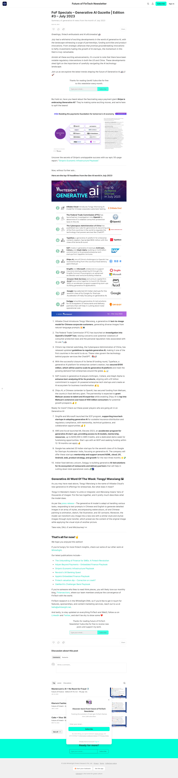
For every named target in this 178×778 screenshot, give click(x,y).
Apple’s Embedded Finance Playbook (72, 576)
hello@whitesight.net (61, 607)
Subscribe (161, 4)
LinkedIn (55, 615)
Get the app (99, 768)
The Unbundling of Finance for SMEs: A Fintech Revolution (82, 560)
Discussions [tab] (67, 683)
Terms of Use (99, 734)
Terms (102, 763)
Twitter (66, 615)
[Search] (148, 4)
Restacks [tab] (65, 657)
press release (67, 503)
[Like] (54, 29)
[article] (89, 693)
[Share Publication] (153, 4)
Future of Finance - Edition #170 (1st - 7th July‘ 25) (69, 692)
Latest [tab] (59, 683)
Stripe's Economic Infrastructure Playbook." (79, 160)
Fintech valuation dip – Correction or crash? (75, 580)
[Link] (48, 479)
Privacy (96, 763)
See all (55, 732)
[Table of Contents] (2, 389)
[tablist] (60, 657)
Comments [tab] (56, 657)
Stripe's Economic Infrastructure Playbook (74, 568)
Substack (79, 774)
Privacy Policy (104, 736)
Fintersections (63, 592)
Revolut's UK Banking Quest (68, 572)
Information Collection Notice (88, 736)
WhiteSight (57, 550)
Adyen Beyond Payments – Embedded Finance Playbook (81, 564)
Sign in (171, 4)
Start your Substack (84, 768)
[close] (108, 699)
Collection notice (111, 763)
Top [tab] (54, 683)
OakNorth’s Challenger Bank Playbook (72, 584)
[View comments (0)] (58, 29)
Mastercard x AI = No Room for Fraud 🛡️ (70, 689)
